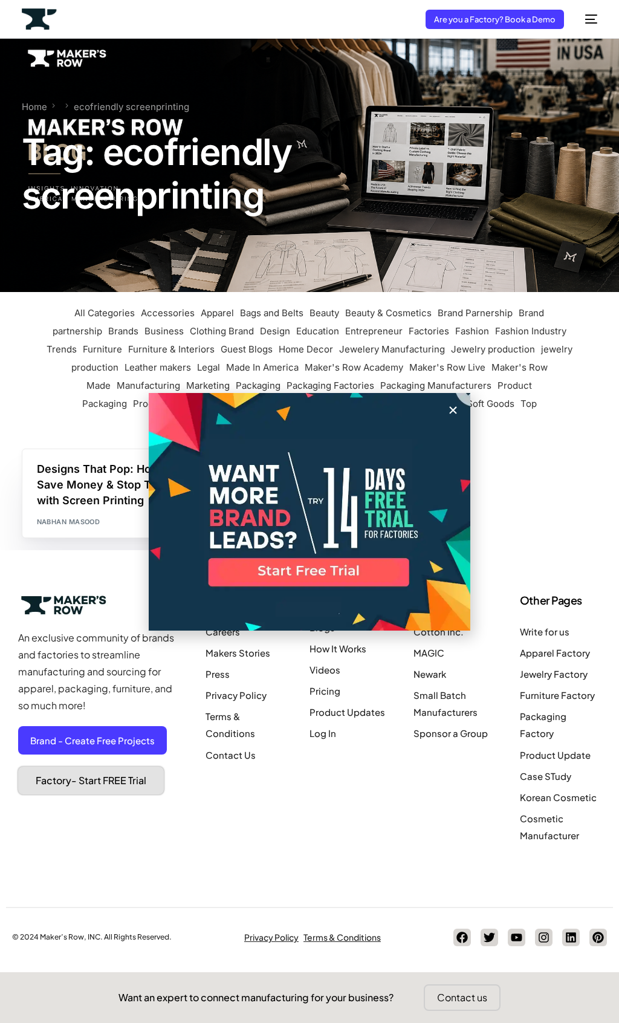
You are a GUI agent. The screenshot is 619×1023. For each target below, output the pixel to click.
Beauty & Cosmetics (388, 313)
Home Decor (306, 349)
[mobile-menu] (586, 19)
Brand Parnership (475, 313)
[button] (453, 410)
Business (164, 331)
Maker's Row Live (447, 367)
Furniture (102, 349)
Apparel (217, 313)
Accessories (168, 313)
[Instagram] (544, 937)
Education (317, 331)
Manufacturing (148, 385)
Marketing (208, 385)
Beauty (324, 313)
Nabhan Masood (68, 522)
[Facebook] (462, 937)
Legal (208, 367)
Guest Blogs (247, 349)
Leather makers (158, 367)
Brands (123, 331)
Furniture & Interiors (171, 349)
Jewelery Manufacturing (392, 349)
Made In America (262, 367)
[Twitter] (489, 937)
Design (275, 331)
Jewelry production (493, 349)
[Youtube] (516, 937)
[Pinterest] (598, 937)
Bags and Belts (271, 313)
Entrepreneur (374, 331)
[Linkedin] (571, 937)
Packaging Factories (330, 385)
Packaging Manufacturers (435, 385)
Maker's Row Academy (354, 367)
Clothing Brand (222, 331)
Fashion (472, 331)
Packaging (258, 385)
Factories (429, 331)
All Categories (104, 313)
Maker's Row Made (78, 473)
